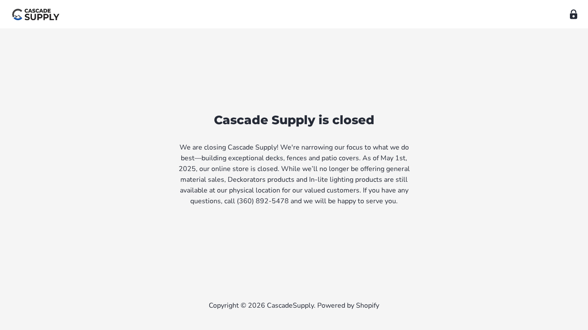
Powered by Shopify (348, 305)
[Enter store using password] (574, 14)
